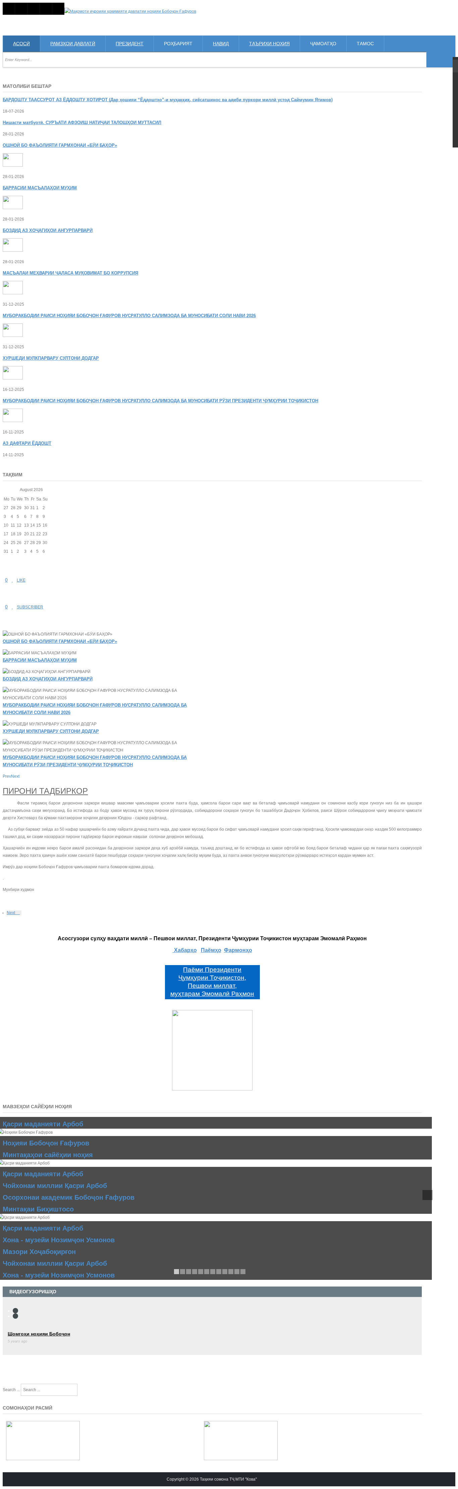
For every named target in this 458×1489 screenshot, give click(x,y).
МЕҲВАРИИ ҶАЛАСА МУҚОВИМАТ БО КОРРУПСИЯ (70, 273)
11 (236, 1271)
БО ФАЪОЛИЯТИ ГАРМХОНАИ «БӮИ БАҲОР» (60, 145)
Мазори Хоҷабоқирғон (39, 1251)
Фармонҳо (238, 950)
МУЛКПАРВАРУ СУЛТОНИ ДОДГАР (51, 358)
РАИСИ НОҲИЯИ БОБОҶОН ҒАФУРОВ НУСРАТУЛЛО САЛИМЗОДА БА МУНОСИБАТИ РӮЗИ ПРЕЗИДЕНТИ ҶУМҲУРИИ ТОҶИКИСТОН (160, 400)
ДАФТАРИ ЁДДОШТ (27, 443)
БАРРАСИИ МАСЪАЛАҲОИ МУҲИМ (40, 187)
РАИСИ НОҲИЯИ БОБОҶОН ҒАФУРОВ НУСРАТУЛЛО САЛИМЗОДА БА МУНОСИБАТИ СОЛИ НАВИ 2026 (129, 315)
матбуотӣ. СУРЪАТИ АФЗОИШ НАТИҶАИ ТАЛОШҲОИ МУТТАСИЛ (82, 122)
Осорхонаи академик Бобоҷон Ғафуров (68, 1197)
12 (242, 1271)
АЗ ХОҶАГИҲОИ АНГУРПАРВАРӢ (48, 230)
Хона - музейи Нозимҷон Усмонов (59, 1240)
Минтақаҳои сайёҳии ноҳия (48, 1154)
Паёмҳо (211, 950)
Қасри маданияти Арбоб (43, 1124)
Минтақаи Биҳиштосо (38, 1209)
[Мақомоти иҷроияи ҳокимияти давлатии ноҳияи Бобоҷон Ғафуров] (130, 11)
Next (11, 912)
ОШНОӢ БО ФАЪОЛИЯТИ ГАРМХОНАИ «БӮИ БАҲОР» (60, 641)
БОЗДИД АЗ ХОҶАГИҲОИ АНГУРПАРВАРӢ (48, 678)
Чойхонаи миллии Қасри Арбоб (55, 1185)
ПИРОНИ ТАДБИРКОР (45, 790)
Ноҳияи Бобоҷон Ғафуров (46, 1143)
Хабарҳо (185, 950)
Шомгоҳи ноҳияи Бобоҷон (39, 1333)
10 (230, 1271)
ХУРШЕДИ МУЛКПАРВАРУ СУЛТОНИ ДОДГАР (51, 731)
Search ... (11, 1389)
